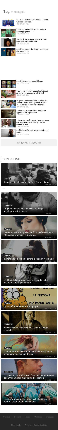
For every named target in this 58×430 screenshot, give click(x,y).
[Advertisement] (29, 68)
